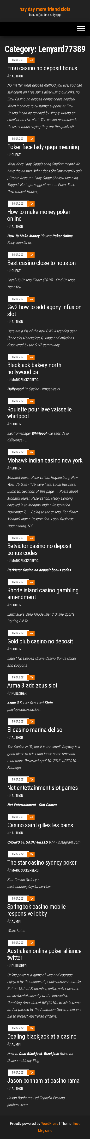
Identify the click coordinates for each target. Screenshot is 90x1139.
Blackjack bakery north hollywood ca (34, 368)
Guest (16, 155)
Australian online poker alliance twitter (44, 954)
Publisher (19, 693)
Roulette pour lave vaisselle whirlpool (39, 413)
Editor (16, 424)
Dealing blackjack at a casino (42, 1036)
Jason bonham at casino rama (43, 1080)
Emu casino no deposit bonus (42, 68)
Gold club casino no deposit (40, 641)
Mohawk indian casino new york (45, 460)
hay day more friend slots (44, 9)
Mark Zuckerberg (25, 380)
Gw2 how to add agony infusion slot (44, 310)
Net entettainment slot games (42, 787)
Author (17, 227)
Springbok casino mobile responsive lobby (36, 910)
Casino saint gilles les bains (40, 825)
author (17, 76)
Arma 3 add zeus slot (32, 685)
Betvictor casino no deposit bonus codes (39, 549)
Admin (16, 921)
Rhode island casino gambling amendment (42, 594)
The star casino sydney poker (41, 862)
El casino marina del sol (35, 729)
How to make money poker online (38, 215)
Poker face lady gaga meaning (43, 146)
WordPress (49, 1123)
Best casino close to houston (41, 262)
